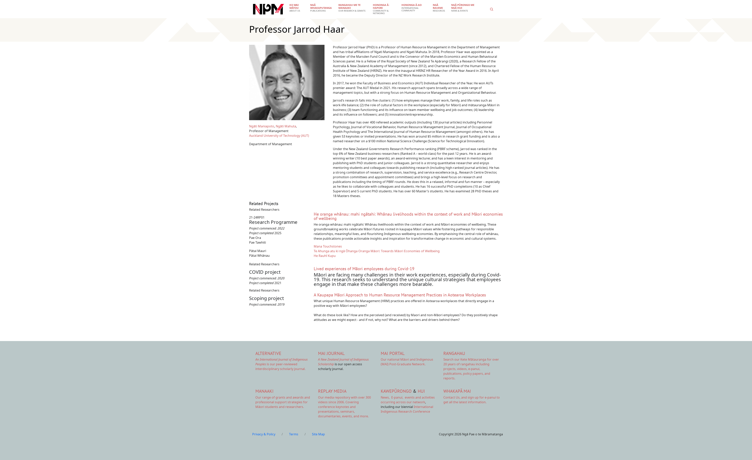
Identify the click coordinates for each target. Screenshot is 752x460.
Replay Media (332, 391)
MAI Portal (393, 353)
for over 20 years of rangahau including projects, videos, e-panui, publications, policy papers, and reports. (471, 368)
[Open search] (491, 9)
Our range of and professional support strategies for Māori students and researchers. (282, 402)
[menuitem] (297, 8)
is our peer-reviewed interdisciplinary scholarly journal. (281, 364)
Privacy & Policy (263, 434)
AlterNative (268, 353)
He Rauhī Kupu (325, 256)
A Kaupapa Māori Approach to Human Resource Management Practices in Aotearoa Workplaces (400, 295)
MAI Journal (331, 353)
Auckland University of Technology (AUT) (279, 135)
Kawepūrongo (396, 391)
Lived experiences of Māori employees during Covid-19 (364, 268)
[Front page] (268, 9)
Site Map (318, 434)
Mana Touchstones (328, 246)
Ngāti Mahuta (286, 126)
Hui (421, 391)
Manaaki (264, 391)
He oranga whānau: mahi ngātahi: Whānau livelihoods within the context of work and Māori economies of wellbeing (408, 216)
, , (392, 397)
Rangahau (454, 353)
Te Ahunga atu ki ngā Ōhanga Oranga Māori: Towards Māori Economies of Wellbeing (377, 251)
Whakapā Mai (457, 391)
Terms (293, 434)
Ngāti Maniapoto (261, 126)
